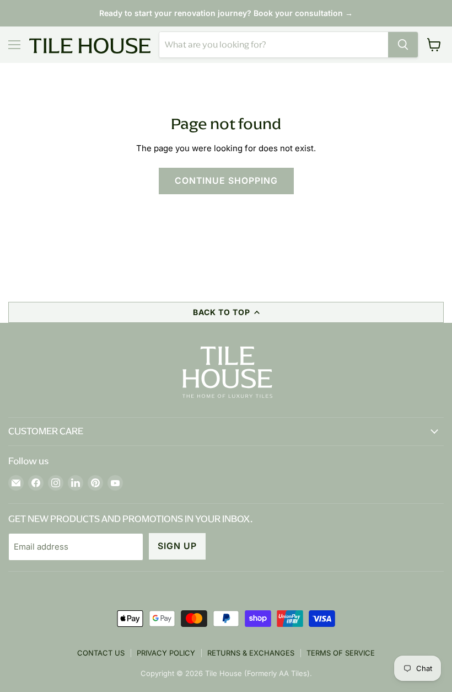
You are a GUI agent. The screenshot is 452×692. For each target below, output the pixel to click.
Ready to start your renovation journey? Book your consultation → (226, 13)
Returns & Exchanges (250, 652)
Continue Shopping (226, 180)
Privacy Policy (166, 652)
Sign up (177, 546)
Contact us (101, 652)
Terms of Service (340, 652)
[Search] (403, 44)
